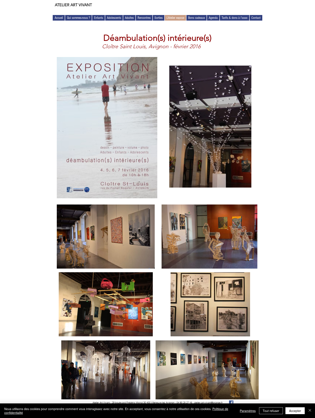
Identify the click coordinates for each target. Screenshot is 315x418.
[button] (78, 18)
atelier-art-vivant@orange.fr (208, 402)
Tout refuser (271, 411)
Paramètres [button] (248, 411)
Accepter (295, 411)
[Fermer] (309, 411)
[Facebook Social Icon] (231, 402)
